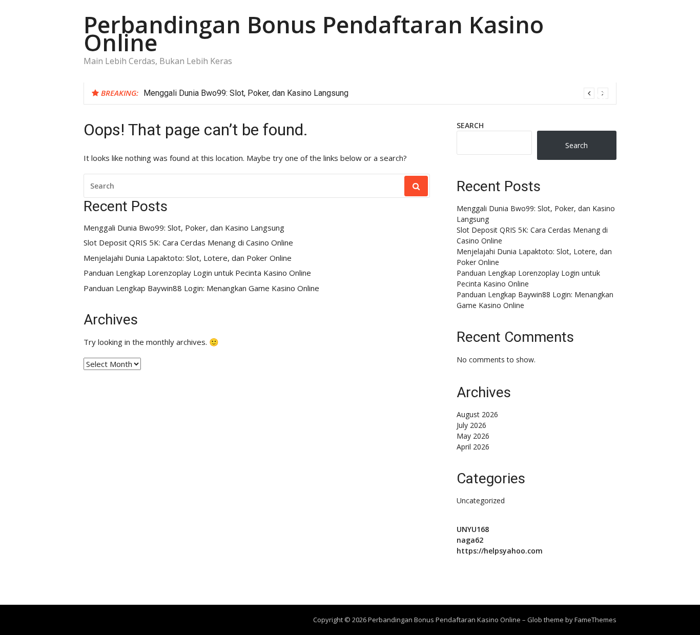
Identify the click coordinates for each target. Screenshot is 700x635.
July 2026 (471, 425)
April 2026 (473, 447)
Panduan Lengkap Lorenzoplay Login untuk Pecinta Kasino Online (197, 273)
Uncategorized (481, 500)
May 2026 (473, 436)
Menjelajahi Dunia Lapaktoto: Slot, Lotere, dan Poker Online (188, 258)
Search (470, 125)
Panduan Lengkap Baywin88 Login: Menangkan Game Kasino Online (201, 288)
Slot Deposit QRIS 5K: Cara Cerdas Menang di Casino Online (188, 243)
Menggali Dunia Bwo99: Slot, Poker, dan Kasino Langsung (245, 93)
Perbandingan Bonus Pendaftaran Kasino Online (314, 33)
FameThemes (595, 619)
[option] (375, 93)
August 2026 (477, 414)
